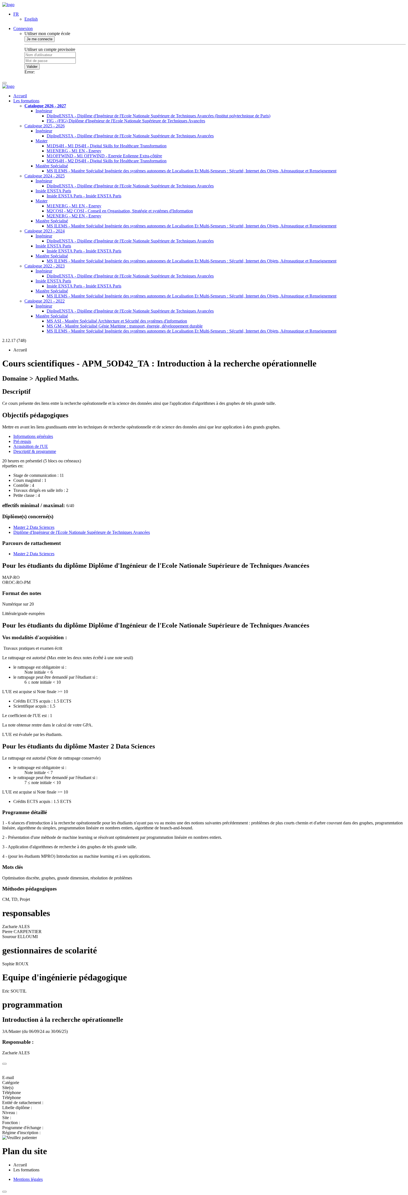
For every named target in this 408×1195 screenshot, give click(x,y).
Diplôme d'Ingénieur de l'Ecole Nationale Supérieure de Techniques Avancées (81, 532)
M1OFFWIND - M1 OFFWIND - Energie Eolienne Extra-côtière (104, 155)
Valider (32, 67)
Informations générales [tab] (33, 436)
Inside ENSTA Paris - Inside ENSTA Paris (84, 196)
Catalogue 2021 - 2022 (44, 301)
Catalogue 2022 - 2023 (44, 266)
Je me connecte (39, 39)
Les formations (26, 100)
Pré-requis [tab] (22, 441)
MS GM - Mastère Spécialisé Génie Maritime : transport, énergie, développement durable (125, 326)
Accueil (20, 95)
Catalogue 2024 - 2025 (44, 175)
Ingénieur (44, 110)
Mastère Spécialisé (52, 165)
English (31, 19)
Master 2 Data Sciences (33, 527)
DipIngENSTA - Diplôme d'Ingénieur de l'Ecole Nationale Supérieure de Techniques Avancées (130, 135)
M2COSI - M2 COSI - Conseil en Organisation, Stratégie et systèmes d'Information (120, 211)
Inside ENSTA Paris (53, 191)
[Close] (4, 1064)
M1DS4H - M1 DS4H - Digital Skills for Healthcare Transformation (107, 145)
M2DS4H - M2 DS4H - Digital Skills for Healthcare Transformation (107, 160)
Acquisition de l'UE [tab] (30, 446)
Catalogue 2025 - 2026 (44, 125)
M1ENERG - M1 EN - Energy (74, 150)
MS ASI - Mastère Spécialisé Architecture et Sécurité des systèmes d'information (117, 321)
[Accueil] (8, 4)
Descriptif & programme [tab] (34, 451)
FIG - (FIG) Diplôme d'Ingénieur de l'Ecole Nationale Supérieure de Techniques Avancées (126, 120)
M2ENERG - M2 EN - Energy (74, 216)
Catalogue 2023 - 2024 (44, 231)
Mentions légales (28, 1179)
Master (41, 140)
